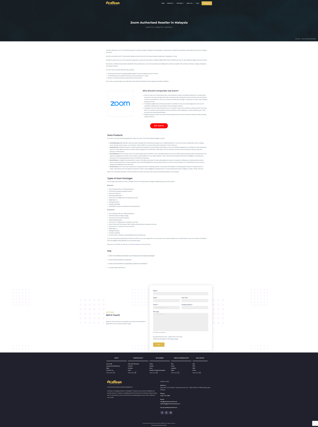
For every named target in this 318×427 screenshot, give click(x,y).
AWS (194, 368)
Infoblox (130, 368)
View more (109, 372)
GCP (194, 366)
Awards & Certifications (113, 366)
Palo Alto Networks (133, 364)
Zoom (172, 366)
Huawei (151, 366)
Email (155, 297)
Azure (194, 370)
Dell (194, 364)
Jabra (172, 370)
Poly (172, 364)
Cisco (129, 370)
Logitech (173, 368)
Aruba (151, 364)
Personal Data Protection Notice (159, 425)
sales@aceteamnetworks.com (168, 401)
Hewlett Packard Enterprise (157, 370)
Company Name (187, 304)
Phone (155, 304)
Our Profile (109, 364)
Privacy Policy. (174, 339)
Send (158, 344)
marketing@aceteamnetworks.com (170, 404)
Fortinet (130, 366)
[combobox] (155, 307)
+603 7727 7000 (165, 395)
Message (156, 311)
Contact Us (109, 370)
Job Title (185, 297)
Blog (107, 368)
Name (155, 290)
